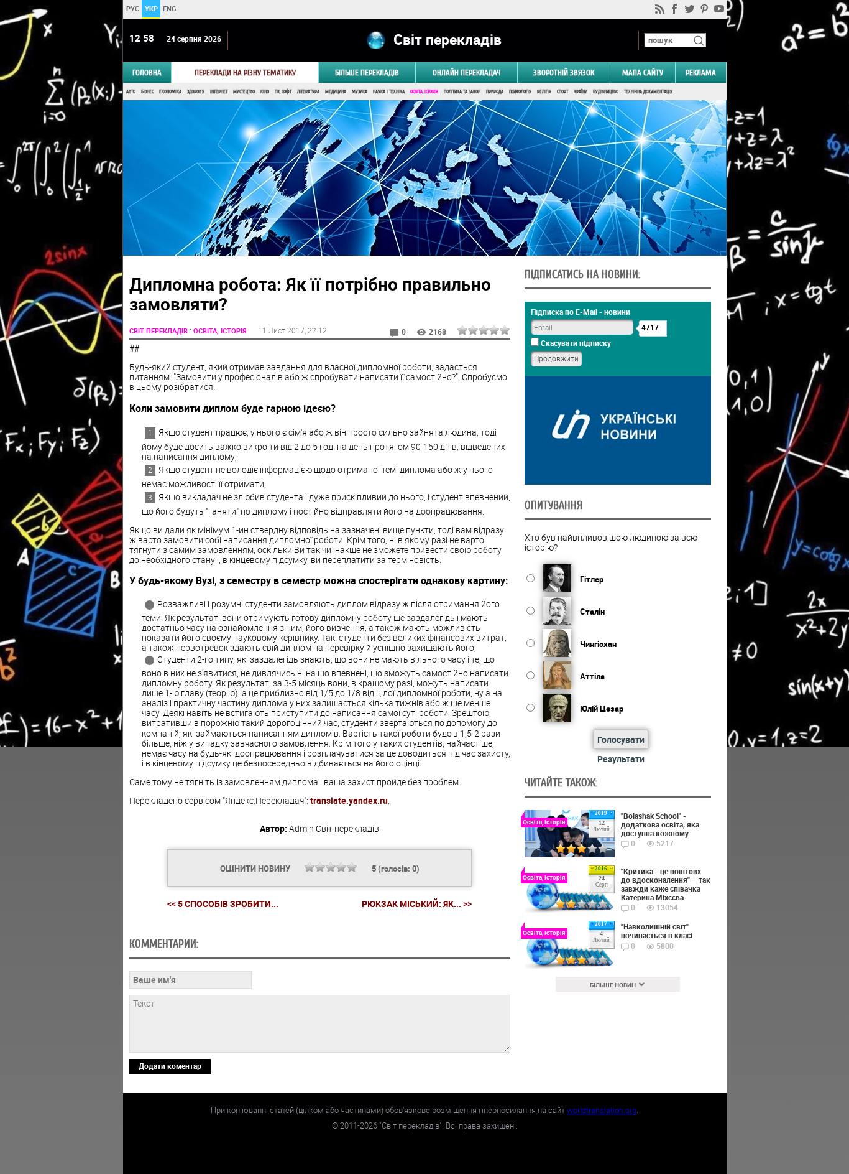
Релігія (544, 92)
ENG (170, 8)
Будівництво (605, 92)
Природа (494, 92)
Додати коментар (170, 1066)
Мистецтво (244, 92)
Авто (130, 92)
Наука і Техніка (389, 92)
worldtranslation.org (601, 1110)
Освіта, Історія (424, 92)
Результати (621, 759)
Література (308, 92)
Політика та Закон (462, 92)
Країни (580, 92)
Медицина (335, 92)
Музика (359, 92)
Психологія (520, 92)
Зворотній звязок (563, 72)
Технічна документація (648, 92)
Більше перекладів (367, 72)
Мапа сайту (642, 72)
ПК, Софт (283, 92)
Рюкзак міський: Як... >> (417, 904)
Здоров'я (195, 92)
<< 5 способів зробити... (222, 904)
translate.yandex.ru (349, 800)
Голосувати (621, 739)
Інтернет (218, 92)
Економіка (170, 92)
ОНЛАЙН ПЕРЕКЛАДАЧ (467, 72)
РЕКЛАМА (701, 72)
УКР (150, 8)
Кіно (264, 92)
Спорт (562, 92)
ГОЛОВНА (147, 72)
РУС (132, 8)
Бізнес (147, 92)
